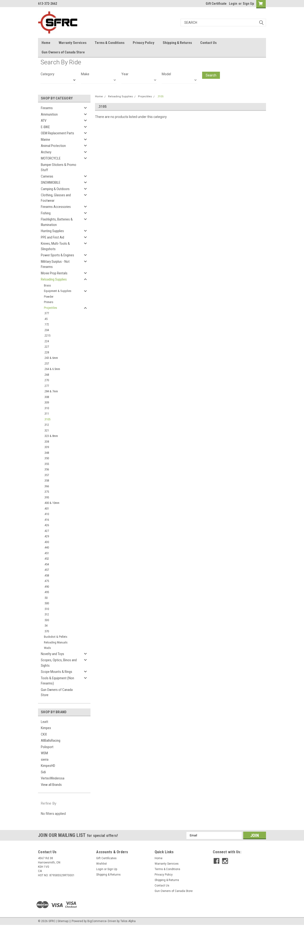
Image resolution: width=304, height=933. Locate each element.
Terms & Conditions (109, 43)
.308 (46, 397)
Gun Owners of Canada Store (63, 52)
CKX (44, 734)
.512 (46, 614)
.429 (46, 536)
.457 (46, 570)
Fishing (46, 213)
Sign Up (248, 3)
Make (85, 74)
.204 (46, 330)
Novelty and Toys (52, 654)
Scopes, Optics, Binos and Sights (59, 663)
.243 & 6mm (51, 358)
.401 (46, 508)
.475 (46, 581)
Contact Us (208, 43)
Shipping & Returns (177, 43)
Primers (48, 302)
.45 (46, 319)
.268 (46, 374)
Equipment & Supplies (57, 291)
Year (124, 74)
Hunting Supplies (52, 231)
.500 (46, 603)
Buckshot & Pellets (55, 636)
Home (46, 43)
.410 (46, 514)
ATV (43, 120)
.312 (46, 425)
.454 (46, 564)
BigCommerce (96, 921)
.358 (46, 480)
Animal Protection (53, 146)
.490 (46, 586)
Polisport (47, 747)
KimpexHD (48, 766)
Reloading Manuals (55, 642)
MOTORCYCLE (51, 158)
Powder (48, 296)
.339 (46, 447)
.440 (46, 547)
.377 (46, 313)
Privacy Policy (143, 43)
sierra (44, 759)
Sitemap (62, 921)
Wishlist (101, 863)
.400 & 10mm (51, 503)
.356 (46, 469)
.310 (46, 408)
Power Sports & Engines (57, 255)
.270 (46, 380)
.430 (46, 542)
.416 (46, 519)
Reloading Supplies (54, 279)
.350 (46, 458)
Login (233, 3)
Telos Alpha (128, 921)
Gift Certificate (216, 3)
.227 (46, 346)
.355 (46, 464)
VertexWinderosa (52, 778)
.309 (46, 402)
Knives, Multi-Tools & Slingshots (55, 246)
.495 (46, 592)
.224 (46, 341)
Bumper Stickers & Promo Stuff (58, 167)
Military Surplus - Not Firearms (55, 264)
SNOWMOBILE (50, 182)
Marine (45, 139)
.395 (46, 497)
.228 (46, 352)
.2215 (47, 335)
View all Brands (51, 785)
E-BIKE (45, 127)
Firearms (47, 108)
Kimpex (46, 728)
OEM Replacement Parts (57, 133)
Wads (47, 648)
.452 (46, 558)
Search (211, 75)
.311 (46, 413)
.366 (46, 486)
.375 (46, 491)
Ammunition (49, 114)
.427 (46, 531)
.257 (46, 363)
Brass (47, 285)
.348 (46, 453)
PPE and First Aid (52, 237)
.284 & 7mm (51, 391)
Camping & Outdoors (55, 189)
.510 (46, 609)
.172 (46, 324)
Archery (46, 152)
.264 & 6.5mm (52, 369)
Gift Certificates (106, 858)
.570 (46, 631)
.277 (46, 386)
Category (47, 74)
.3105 (47, 419)
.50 (46, 598)
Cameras (47, 176)
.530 (46, 620)
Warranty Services (72, 43)
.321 (46, 430)
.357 (46, 475)
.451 (46, 553)
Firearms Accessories (56, 207)
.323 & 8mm (51, 436)
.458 (46, 575)
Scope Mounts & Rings (56, 672)
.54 (46, 625)
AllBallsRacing (50, 740)
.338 (46, 441)
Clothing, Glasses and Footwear (56, 198)
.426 (46, 525)
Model (166, 74)
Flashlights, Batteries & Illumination (57, 222)
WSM (44, 753)
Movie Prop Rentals (54, 273)
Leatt (44, 722)
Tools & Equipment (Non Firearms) (57, 681)
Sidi (43, 772)
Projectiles (50, 307)
